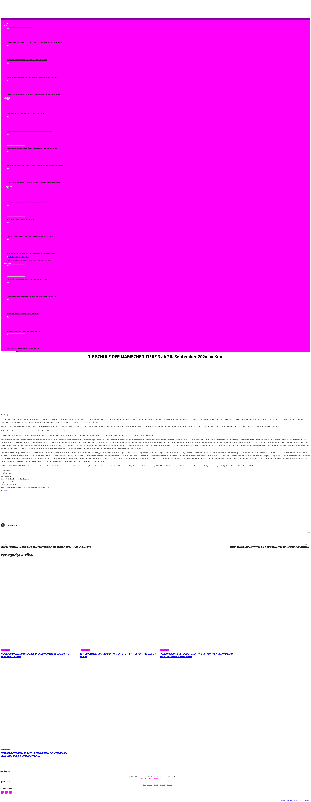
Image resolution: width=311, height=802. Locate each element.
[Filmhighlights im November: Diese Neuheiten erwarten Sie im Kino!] (16, 198)
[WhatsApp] (300, 536)
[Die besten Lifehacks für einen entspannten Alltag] (16, 310)
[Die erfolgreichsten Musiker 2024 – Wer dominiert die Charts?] (16, 56)
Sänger (21, 27)
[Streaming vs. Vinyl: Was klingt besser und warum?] (16, 328)
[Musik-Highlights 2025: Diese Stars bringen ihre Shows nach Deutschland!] (16, 250)
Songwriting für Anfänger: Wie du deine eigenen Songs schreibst (28, 279)
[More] (306, 536)
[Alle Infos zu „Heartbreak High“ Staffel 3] (16, 216)
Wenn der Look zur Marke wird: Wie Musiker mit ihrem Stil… (26, 113)
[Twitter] (291, 536)
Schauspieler (27, 27)
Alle (8, 27)
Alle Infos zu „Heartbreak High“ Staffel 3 (20, 219)
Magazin (7, 98)
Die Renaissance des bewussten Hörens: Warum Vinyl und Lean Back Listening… (32, 148)
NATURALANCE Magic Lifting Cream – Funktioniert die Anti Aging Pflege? (29, 260)
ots (7, 491)
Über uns (301, 800)
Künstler (7, 25)
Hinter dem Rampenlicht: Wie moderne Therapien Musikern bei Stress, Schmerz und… (34, 183)
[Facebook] (286, 536)
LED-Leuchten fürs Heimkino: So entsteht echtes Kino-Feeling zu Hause (29, 131)
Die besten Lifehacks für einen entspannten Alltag (23, 314)
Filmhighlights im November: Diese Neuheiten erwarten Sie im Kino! (28, 202)
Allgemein (8, 186)
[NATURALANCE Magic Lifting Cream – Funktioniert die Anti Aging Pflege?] (18, 257)
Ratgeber (7, 263)
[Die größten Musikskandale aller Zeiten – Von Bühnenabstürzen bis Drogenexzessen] (16, 91)
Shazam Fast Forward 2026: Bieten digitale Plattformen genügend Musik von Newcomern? (35, 165)
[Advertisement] (13, 504)
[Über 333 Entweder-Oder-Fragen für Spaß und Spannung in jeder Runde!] (16, 233)
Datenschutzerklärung (291, 800)
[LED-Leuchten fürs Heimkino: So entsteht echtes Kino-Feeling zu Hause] (16, 127)
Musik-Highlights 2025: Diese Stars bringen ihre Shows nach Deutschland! (31, 254)
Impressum (282, 800)
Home (6, 23)
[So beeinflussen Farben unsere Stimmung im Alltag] (16, 345)
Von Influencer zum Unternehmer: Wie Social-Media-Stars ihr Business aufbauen (32, 77)
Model (12, 27)
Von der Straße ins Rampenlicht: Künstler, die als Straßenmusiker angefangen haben (35, 42)
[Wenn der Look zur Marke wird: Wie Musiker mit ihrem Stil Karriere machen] (16, 110)
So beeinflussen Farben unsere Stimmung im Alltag (23, 348)
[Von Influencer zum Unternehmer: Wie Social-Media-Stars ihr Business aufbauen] (16, 74)
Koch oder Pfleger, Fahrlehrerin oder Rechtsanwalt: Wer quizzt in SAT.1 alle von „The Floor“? (46, 547)
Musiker (16, 27)
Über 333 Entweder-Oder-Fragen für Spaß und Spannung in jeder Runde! (30, 236)
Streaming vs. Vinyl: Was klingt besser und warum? (23, 331)
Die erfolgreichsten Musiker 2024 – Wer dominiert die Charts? (27, 60)
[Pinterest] (296, 536)
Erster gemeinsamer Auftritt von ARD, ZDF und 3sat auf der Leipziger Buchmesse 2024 (270, 547)
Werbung (307, 800)
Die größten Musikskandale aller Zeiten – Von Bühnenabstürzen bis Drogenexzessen (34, 94)
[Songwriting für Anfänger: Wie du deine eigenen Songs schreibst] (16, 276)
